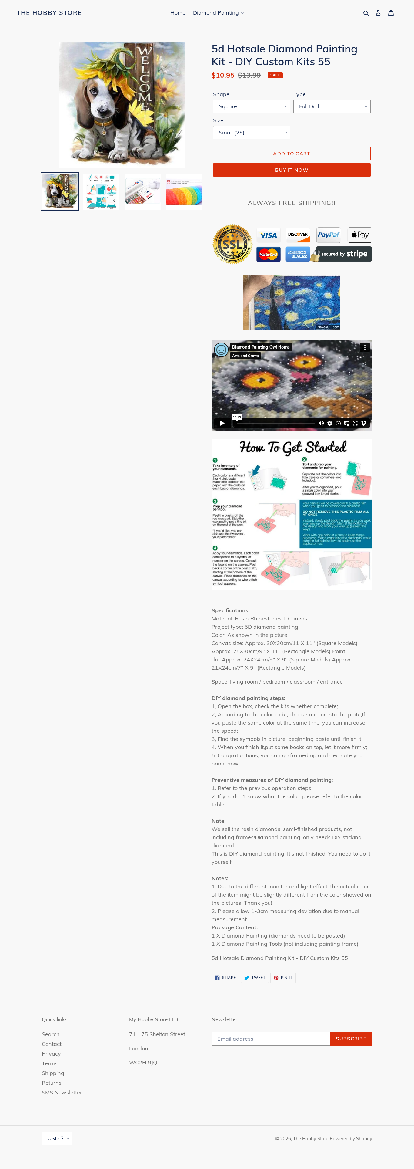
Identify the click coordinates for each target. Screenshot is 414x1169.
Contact (52, 1043)
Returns (52, 1082)
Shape (221, 94)
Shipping (53, 1072)
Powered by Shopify (351, 1138)
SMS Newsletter (62, 1092)
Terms (50, 1063)
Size (218, 120)
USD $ (56, 1138)
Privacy (51, 1053)
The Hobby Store (49, 12)
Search (51, 1034)
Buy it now (292, 170)
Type (299, 94)
